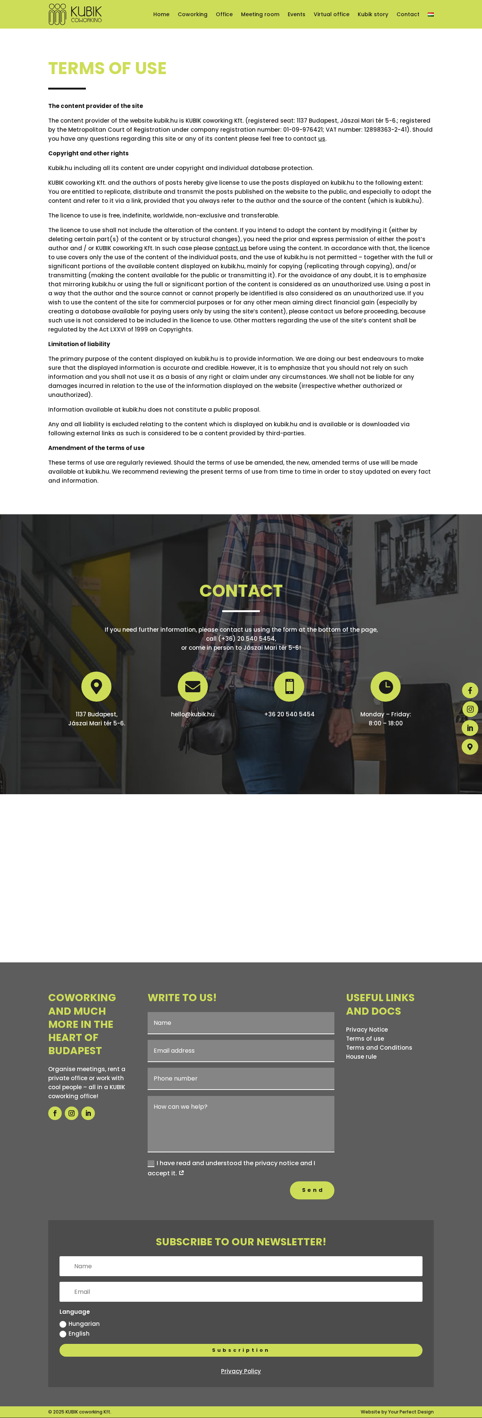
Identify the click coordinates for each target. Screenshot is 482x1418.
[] (470, 760)
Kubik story (373, 14)
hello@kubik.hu (193, 714)
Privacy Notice (367, 1029)
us (321, 139)
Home (161, 14)
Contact (408, 14)
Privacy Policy (241, 1371)
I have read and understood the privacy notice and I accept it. (231, 1168)
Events (296, 14)
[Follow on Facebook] (55, 1113)
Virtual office (331, 14)
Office (224, 14)
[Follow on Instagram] (71, 1113)
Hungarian (84, 1324)
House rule (361, 1057)
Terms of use (365, 1039)
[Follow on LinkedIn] (88, 1113)
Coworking (192, 14)
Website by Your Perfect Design (397, 1412)
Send (313, 1190)
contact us (231, 248)
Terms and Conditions (379, 1048)
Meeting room (260, 14)
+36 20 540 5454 (289, 714)
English (79, 1333)
